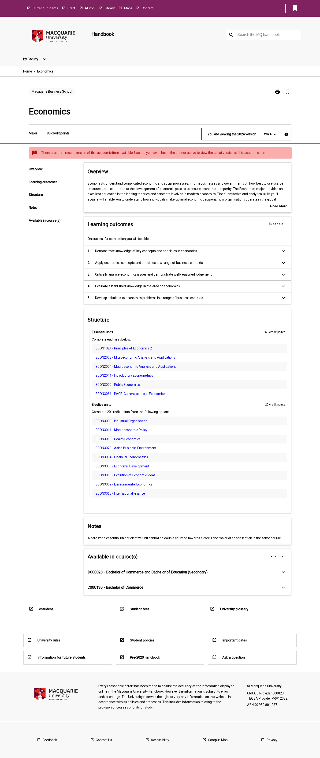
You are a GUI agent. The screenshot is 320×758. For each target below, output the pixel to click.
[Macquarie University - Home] (53, 37)
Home (27, 71)
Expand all (276, 224)
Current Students (45, 8)
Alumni (90, 8)
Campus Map (218, 740)
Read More (278, 206)
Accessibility (160, 740)
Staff (71, 8)
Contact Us (104, 740)
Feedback (50, 740)
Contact (147, 8)
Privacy (272, 740)
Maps (128, 8)
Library (110, 8)
